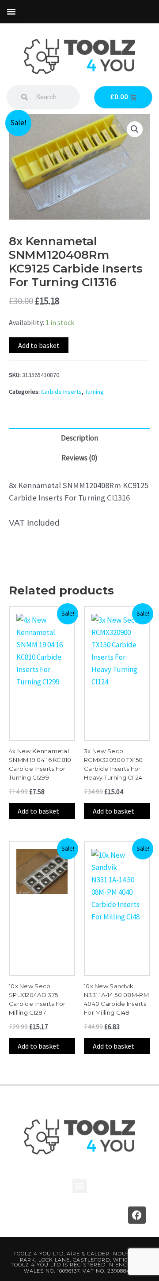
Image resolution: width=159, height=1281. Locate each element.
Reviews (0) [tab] (79, 458)
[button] (11, 11)
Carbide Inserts (61, 392)
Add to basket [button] (38, 811)
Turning (94, 392)
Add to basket (39, 345)
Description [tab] (79, 438)
